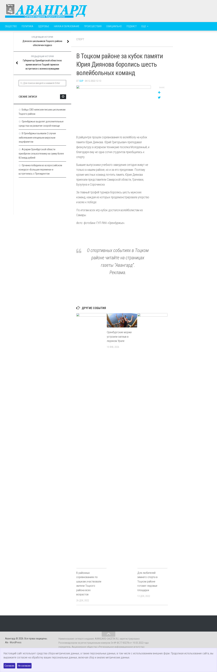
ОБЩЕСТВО (11, 26)
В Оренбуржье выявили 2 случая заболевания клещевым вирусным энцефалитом (37, 137)
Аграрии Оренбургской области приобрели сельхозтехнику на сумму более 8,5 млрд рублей (41, 153)
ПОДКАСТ (131, 26)
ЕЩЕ (143, 26)
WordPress (15, 642)
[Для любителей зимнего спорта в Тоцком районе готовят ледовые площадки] (152, 440)
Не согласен (24, 665)
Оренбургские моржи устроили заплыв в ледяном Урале (119, 336)
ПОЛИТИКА (27, 26)
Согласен (9, 665)
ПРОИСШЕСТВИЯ (93, 26)
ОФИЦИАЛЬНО (114, 26)
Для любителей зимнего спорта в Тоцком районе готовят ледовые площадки (147, 581)
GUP (81, 81)
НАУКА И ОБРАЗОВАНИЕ (66, 26)
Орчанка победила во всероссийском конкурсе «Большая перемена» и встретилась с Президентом (40, 169)
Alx (6, 642)
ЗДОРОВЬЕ (43, 26)
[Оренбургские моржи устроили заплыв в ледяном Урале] (122, 320)
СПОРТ (80, 39)
